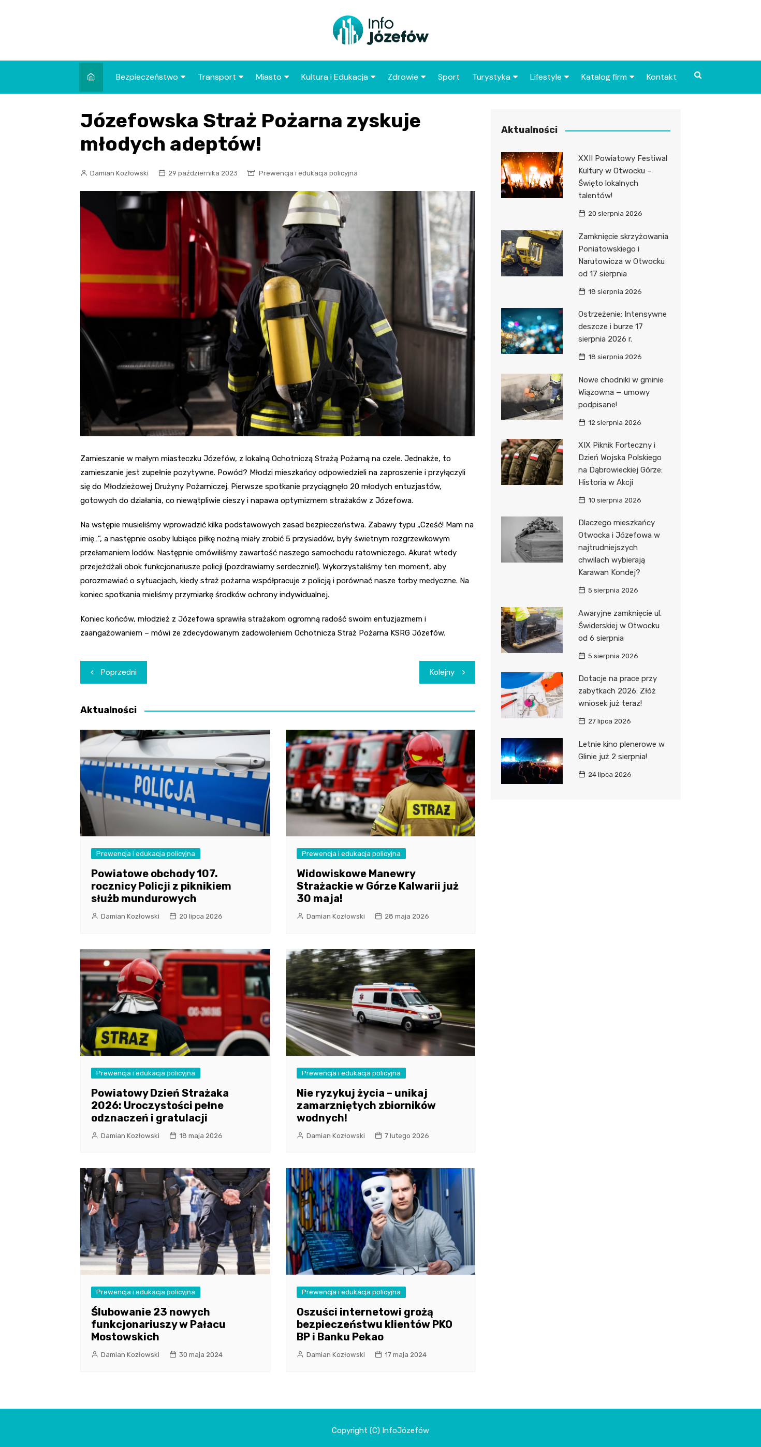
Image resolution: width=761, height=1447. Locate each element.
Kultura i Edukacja (334, 76)
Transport (217, 76)
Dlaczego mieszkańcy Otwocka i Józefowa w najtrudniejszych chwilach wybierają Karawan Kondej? (619, 547)
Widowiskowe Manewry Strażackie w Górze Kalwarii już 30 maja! (378, 886)
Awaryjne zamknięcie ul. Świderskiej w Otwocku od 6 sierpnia (620, 626)
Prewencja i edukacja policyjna (308, 173)
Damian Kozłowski (119, 173)
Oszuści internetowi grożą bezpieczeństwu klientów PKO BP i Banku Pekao (374, 1324)
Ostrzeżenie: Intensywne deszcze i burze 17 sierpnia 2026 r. (622, 326)
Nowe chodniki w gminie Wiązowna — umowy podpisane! (621, 392)
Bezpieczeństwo (147, 76)
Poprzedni (119, 672)
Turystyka (491, 76)
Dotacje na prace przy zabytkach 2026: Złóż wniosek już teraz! (617, 691)
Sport (449, 76)
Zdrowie (403, 76)
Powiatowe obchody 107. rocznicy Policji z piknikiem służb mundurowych (161, 886)
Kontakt (662, 76)
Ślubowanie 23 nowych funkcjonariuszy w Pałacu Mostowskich (158, 1324)
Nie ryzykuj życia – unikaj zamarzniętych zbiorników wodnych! (366, 1105)
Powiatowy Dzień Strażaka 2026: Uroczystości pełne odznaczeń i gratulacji (160, 1105)
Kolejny (442, 672)
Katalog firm (604, 76)
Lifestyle (546, 76)
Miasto (269, 76)
